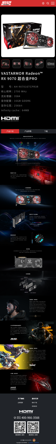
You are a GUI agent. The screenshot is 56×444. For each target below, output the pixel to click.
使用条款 (37, 442)
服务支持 (35, 398)
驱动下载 (34, 402)
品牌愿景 (20, 402)
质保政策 (34, 406)
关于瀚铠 (21, 398)
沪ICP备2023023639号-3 (26, 440)
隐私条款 (31, 442)
